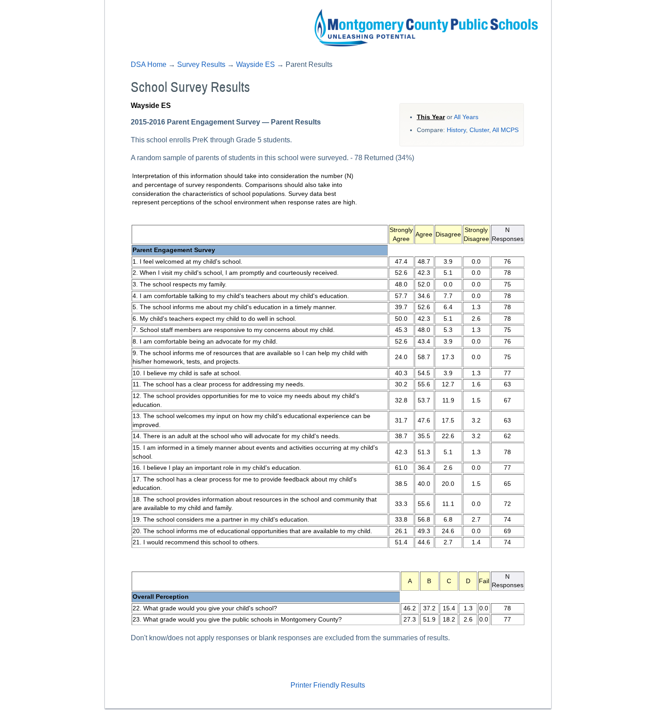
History (456, 130)
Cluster (479, 130)
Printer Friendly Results (328, 685)
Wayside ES (255, 64)
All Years (466, 117)
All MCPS (505, 130)
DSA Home (148, 64)
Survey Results (201, 64)
